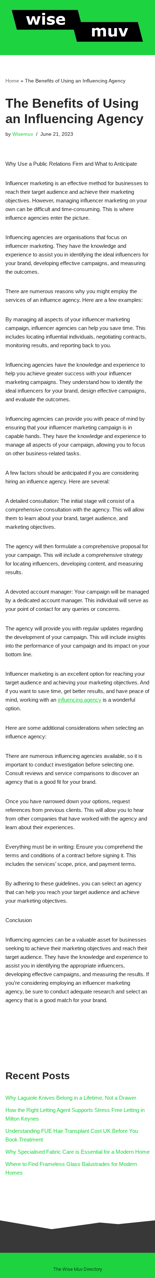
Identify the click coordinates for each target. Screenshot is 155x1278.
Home (12, 81)
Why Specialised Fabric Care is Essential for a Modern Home (77, 1152)
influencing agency (79, 700)
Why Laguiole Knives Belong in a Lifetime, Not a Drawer (70, 1098)
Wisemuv (22, 134)
